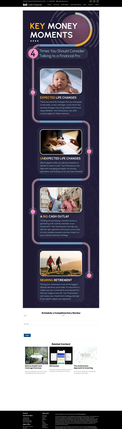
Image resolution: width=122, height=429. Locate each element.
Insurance (44, 419)
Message (26, 324)
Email (63, 315)
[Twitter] (90, 1)
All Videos (44, 426)
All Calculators (45, 427)
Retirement (44, 415)
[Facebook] (97, 1)
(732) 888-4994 (52, 1)
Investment (44, 416)
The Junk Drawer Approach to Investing (83, 367)
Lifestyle (44, 423)
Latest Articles (45, 424)
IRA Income (54, 366)
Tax (43, 420)
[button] (49, 4)
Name (25, 315)
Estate (43, 418)
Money (43, 422)
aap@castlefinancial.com (63, 1)
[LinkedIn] (94, 1)
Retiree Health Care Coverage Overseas (33, 367)
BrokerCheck (83, 414)
